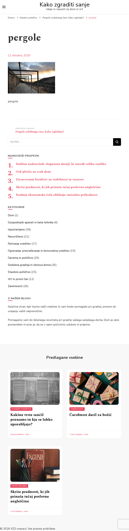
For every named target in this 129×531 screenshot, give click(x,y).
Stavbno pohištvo (28, 17)
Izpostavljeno (16, 229)
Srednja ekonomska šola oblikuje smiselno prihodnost (57, 194)
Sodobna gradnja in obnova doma (29, 265)
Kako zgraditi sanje (65, 4)
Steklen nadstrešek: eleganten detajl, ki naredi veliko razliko (61, 164)
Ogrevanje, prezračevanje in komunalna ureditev (39, 251)
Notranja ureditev (19, 244)
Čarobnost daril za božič (90, 415)
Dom (11, 215)
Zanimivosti (15, 286)
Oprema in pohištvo (20, 258)
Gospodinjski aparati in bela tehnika (30, 222)
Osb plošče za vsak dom (33, 171)
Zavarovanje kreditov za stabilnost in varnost (50, 179)
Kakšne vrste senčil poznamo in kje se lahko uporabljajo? (31, 419)
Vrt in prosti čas (18, 279)
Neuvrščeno (15, 236)
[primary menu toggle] (4, 7)
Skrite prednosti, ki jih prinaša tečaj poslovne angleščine (58, 187)
